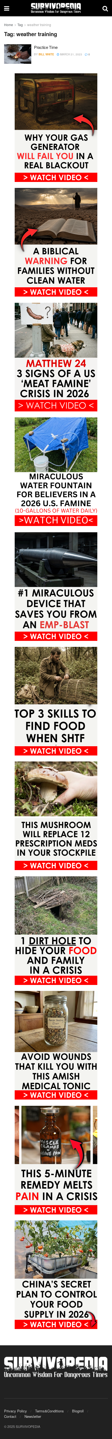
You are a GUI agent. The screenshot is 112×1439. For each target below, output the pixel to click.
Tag (20, 24)
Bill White (46, 54)
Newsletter (32, 1416)
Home (8, 24)
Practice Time (46, 47)
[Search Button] (105, 8)
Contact (10, 1416)
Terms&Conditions (49, 1410)
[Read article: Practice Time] (17, 54)
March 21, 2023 (70, 54)
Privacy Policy (15, 1410)
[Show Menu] (6, 8)
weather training (39, 24)
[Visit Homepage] (56, 8)
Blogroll (78, 1410)
